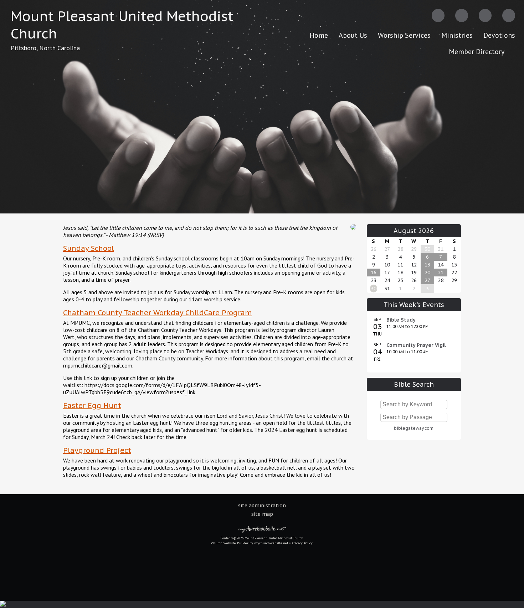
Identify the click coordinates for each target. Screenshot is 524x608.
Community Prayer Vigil (416, 345)
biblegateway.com (413, 428)
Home (318, 35)
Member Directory (476, 51)
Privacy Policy (302, 543)
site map (262, 514)
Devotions (499, 35)
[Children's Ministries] (353, 231)
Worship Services (404, 35)
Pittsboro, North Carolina (45, 48)
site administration (262, 505)
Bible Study (401, 320)
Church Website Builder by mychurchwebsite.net (249, 543)
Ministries (457, 35)
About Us (353, 35)
